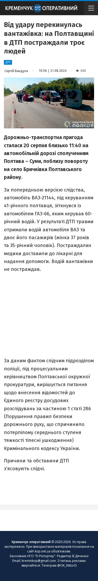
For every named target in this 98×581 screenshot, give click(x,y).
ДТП (7, 62)
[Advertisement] (49, 314)
